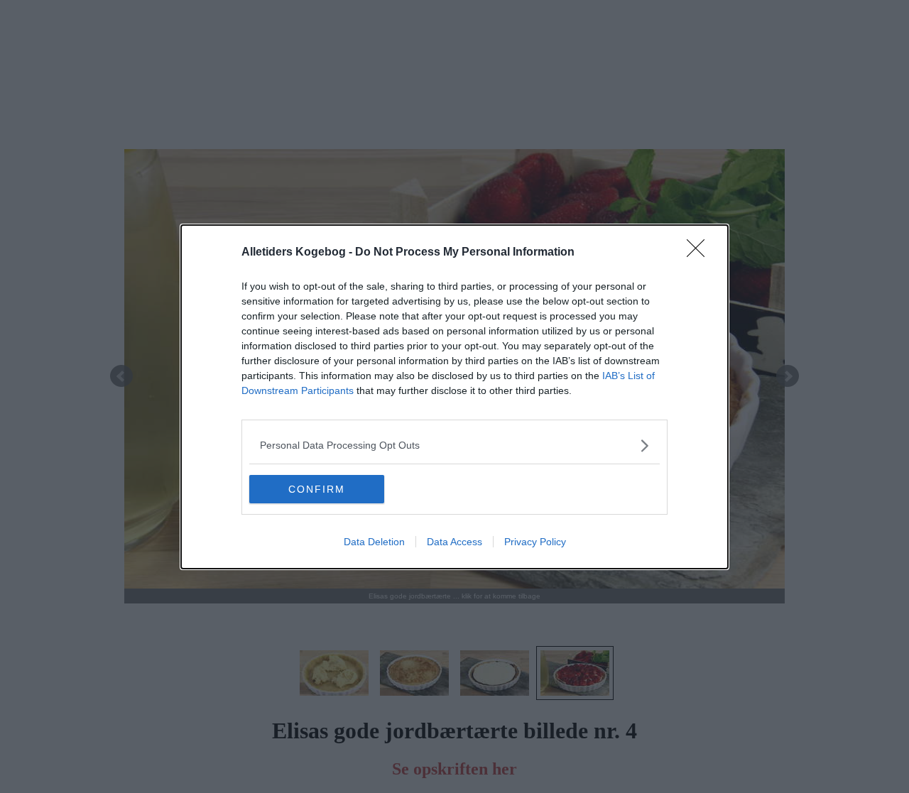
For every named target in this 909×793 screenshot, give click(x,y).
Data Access (454, 541)
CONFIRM (316, 489)
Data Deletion (374, 541)
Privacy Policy (535, 541)
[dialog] (454, 397)
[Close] (700, 252)
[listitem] (454, 445)
